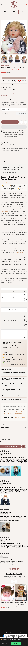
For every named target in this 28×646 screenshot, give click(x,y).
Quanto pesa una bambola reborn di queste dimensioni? (11, 390)
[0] (25, 4)
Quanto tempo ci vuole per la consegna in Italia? (13, 395)
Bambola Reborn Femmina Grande (7, 603)
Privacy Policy (15, 640)
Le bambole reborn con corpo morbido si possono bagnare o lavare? (13, 379)
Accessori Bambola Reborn (19, 417)
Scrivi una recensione (11, 446)
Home (2, 16)
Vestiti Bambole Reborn (7, 419)
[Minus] (3, 117)
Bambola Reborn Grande (20, 602)
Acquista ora (14, 126)
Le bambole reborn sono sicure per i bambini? (12, 399)
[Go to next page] (18, 569)
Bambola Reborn (10, 146)
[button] (24, 37)
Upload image (22, 113)
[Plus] (25, 117)
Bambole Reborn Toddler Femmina (10, 413)
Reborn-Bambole (5, 65)
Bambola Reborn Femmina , (12, 148)
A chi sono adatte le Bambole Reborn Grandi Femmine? (12, 384)
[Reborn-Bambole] (14, 4)
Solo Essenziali (6, 643)
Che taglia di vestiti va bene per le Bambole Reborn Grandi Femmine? (13, 373)
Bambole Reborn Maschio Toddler (16, 411)
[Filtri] (23, 446)
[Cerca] (23, 4)
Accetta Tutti (16, 643)
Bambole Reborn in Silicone (12, 150)
